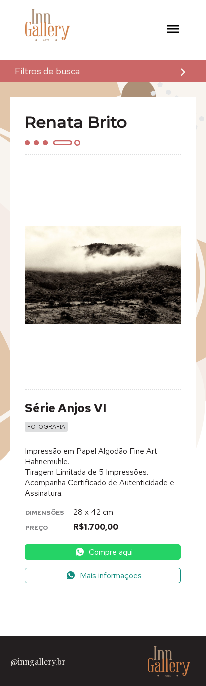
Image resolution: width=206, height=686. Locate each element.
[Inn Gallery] (33, 25)
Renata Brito (76, 122)
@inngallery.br (38, 661)
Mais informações (110, 575)
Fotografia (47, 427)
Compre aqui (110, 552)
